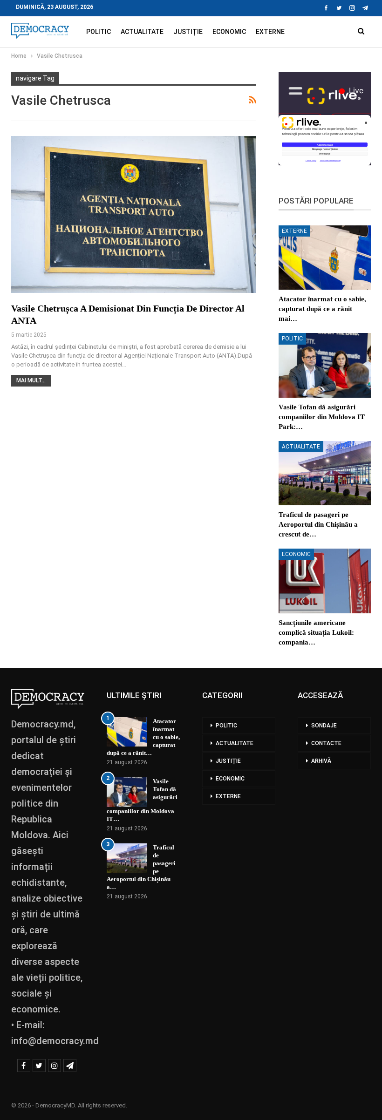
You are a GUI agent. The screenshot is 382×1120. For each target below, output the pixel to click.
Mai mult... (31, 380)
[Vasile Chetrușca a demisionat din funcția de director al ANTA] (133, 214)
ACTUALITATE (142, 31)
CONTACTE (326, 743)
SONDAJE (324, 725)
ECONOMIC (229, 31)
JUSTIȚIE (188, 31)
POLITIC (98, 31)
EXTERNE (270, 31)
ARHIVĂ (321, 761)
